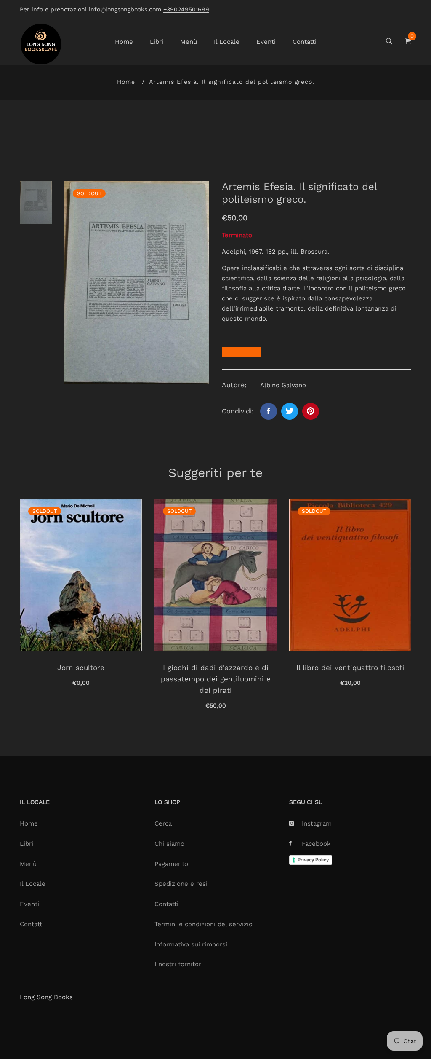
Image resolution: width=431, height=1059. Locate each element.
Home (124, 42)
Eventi (266, 42)
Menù (188, 42)
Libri (156, 42)
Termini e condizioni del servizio (203, 924)
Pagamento (171, 864)
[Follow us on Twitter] (289, 411)
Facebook (316, 843)
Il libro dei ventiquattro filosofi (350, 667)
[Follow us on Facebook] (268, 411)
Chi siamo (169, 843)
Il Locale (226, 42)
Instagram (317, 823)
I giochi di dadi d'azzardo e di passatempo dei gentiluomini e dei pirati (216, 678)
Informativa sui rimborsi (190, 944)
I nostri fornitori (178, 964)
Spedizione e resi (181, 883)
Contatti (305, 42)
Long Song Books (46, 997)
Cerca (163, 823)
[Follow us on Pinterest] (310, 411)
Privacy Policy (313, 860)
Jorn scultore (80, 667)
